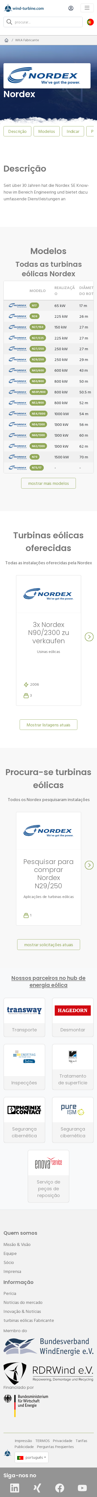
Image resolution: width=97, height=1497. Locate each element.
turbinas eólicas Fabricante (28, 1320)
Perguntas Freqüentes (55, 1446)
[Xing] (37, 1488)
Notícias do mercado (23, 1302)
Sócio (8, 1262)
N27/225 (38, 338)
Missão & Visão (17, 1244)
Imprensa (12, 1271)
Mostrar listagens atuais (48, 725)
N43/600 (38, 370)
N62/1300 (38, 446)
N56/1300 (38, 424)
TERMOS (42, 1440)
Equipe (10, 1253)
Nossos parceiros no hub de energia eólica (48, 981)
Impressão (23, 1440)
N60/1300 (38, 435)
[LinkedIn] (14, 1488)
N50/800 (38, 381)
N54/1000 (38, 413)
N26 (34, 316)
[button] (90, 21)
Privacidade (62, 1440)
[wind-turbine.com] (6, 40)
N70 (34, 457)
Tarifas (81, 1440)
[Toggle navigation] (87, 7)
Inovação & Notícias (22, 1311)
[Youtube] (82, 1488)
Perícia (9, 1293)
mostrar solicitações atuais (48, 944)
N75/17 (37, 467)
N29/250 (38, 359)
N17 (34, 305)
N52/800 (38, 402)
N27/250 (38, 348)
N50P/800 (39, 392)
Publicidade (24, 1446)
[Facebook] (59, 1488)
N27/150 (37, 327)
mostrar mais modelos (48, 483)
